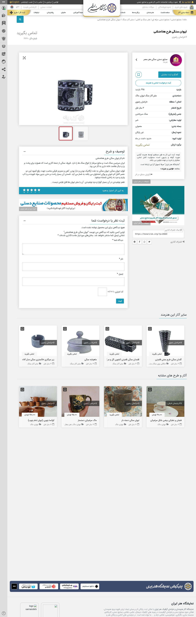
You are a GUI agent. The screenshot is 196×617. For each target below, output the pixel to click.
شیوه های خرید (181, 7)
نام (121, 259)
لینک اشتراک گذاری (172, 230)
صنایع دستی (176, 19)
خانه (185, 19)
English (15, 2)
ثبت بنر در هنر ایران (28, 208)
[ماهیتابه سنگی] (81, 341)
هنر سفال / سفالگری (64, 424)
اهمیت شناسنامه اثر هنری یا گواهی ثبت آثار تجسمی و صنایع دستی (152, 3)
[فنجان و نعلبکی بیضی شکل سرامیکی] (166, 402)
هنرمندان (150, 12)
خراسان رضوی (178, 37)
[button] (73, 152)
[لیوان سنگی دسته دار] (123, 402)
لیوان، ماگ (140, 95)
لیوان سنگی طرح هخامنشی (170, 32)
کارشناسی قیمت (29, 7)
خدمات (123, 12)
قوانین (56, 2)
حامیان (63, 12)
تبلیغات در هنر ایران (141, 181)
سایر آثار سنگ (128, 19)
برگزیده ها (136, 12)
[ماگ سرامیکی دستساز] (81, 402)
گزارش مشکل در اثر (142, 174)
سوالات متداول (148, 7)
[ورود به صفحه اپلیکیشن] (14, 586)
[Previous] (24, 88)
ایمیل (120, 274)
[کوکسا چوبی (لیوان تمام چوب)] (38, 402)
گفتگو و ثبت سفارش (169, 74)
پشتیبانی (50, 12)
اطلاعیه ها (186, 2)
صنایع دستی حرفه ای (160, 19)
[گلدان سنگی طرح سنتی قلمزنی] (166, 341)
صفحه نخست (165, 12)
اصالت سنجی (46, 7)
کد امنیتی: (118, 291)
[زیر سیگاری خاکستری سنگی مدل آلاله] (38, 341)
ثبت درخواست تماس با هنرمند (158, 82)
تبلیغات (36, 12)
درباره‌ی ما (48, 2)
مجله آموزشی (78, 12)
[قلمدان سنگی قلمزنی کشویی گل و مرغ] (123, 341)
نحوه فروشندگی (164, 7)
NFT (17, 7)
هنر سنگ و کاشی (143, 19)
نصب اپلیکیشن (26, 2)
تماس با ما (38, 2)
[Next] (122, 88)
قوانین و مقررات (167, 168)
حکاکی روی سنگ (159, 363)
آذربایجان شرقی (173, 403)
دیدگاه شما (117, 240)
